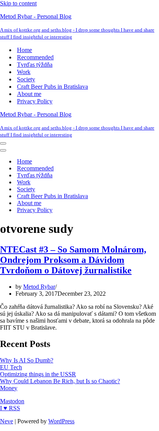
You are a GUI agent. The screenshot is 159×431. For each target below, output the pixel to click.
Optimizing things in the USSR (38, 374)
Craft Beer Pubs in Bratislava (52, 86)
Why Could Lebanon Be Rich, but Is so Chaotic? (60, 381)
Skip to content (18, 3)
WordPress (61, 421)
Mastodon (12, 401)
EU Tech (11, 367)
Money (8, 388)
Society (26, 79)
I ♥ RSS (10, 408)
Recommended (35, 57)
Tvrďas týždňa (34, 64)
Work (23, 72)
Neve (6, 421)
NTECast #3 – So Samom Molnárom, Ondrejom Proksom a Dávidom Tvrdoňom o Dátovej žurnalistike (73, 259)
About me (29, 94)
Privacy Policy (34, 101)
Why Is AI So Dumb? (26, 360)
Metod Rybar (39, 286)
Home (24, 50)
